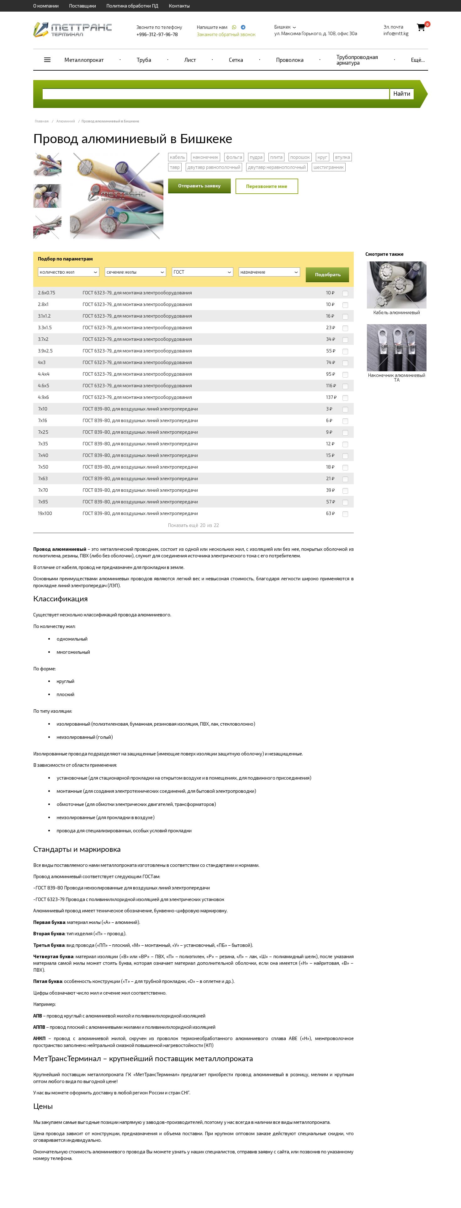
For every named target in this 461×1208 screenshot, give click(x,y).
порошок (300, 157)
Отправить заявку (199, 185)
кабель (177, 157)
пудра (256, 157)
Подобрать (328, 274)
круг (322, 157)
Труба (144, 59)
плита (276, 157)
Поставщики (82, 5)
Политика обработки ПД (132, 5)
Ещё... (418, 59)
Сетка (236, 59)
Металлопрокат (84, 59)
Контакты (179, 5)
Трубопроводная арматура (357, 59)
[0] (421, 27)
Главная (42, 121)
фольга (234, 157)
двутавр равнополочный (214, 167)
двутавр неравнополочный (277, 167)
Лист (190, 59)
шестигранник (329, 167)
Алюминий (65, 121)
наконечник (205, 157)
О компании (46, 5)
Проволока (290, 59)
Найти (402, 93)
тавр (175, 167)
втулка (342, 157)
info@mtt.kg (396, 33)
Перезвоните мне (266, 186)
